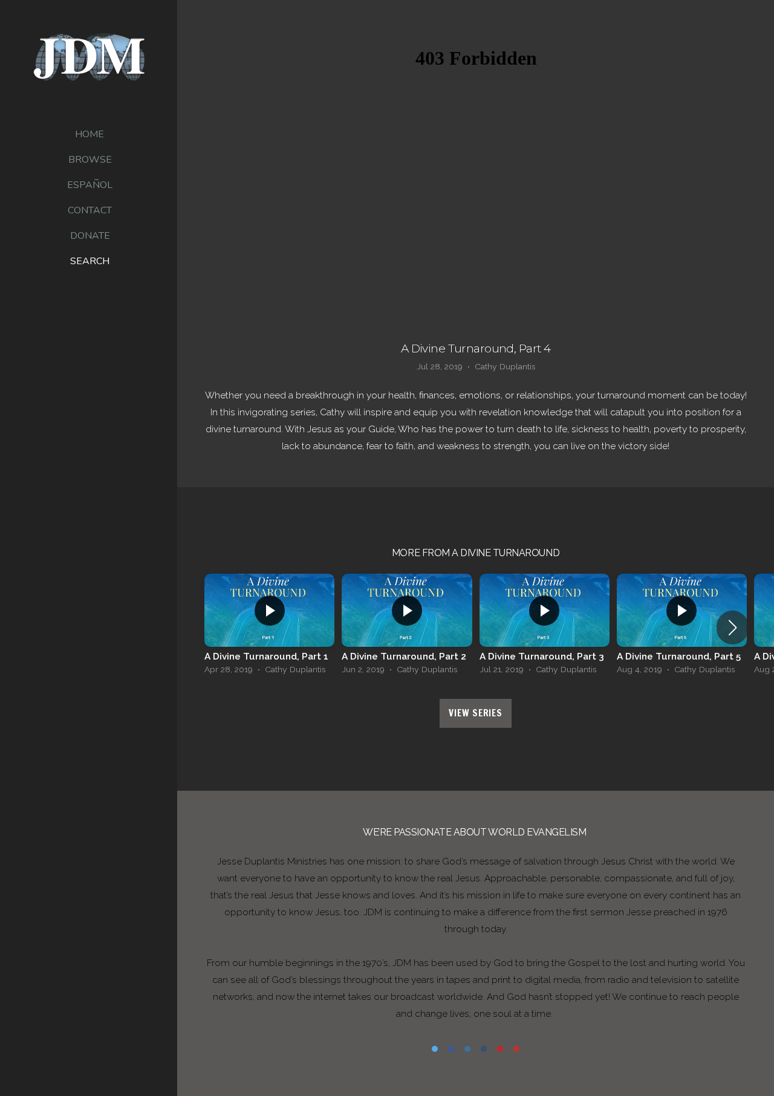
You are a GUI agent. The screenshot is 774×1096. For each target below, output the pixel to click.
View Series (475, 713)
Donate (90, 235)
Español (89, 185)
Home (89, 134)
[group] (269, 627)
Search (89, 261)
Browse (90, 159)
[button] (732, 627)
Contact (90, 210)
